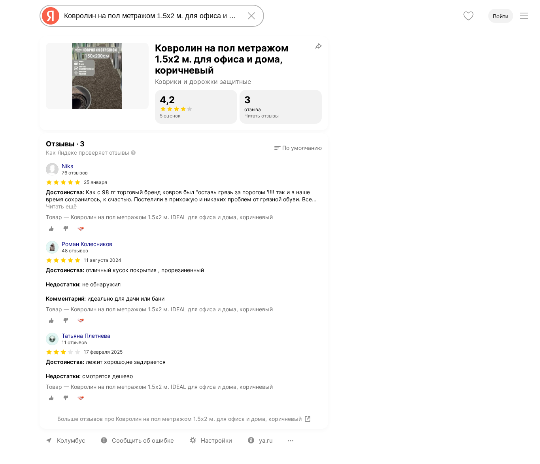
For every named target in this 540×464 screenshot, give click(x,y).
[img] (63, 182)
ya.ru (266, 440)
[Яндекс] (50, 16)
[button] (298, 148)
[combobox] (150, 16)
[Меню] (524, 16)
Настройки (216, 440)
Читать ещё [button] (61, 206)
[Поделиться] (318, 46)
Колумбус (71, 440)
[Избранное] (468, 16)
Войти (500, 16)
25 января (95, 182)
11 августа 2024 (102, 260)
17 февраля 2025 (103, 352)
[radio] (51, 229)
